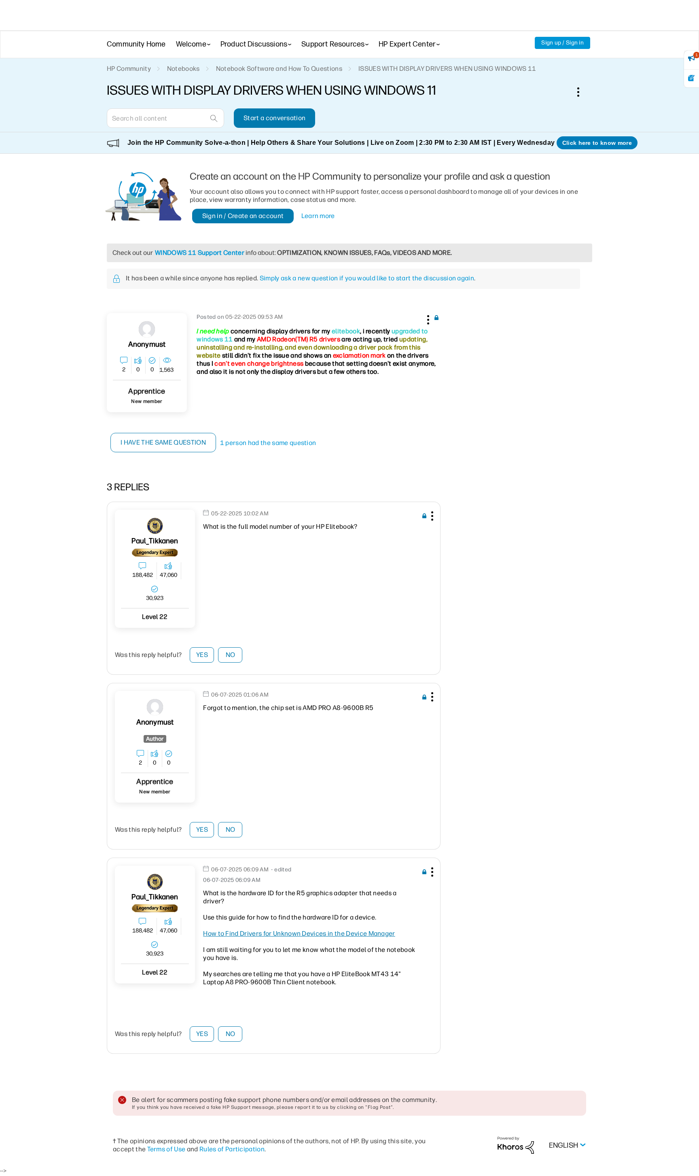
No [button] (230, 655)
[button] (427, 318)
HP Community (129, 68)
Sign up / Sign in (562, 42)
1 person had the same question (268, 443)
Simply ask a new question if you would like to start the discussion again (367, 278)
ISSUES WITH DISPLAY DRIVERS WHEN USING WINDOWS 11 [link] (447, 68)
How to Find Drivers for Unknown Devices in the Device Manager (299, 933)
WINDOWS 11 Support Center (199, 252)
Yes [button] (202, 655)
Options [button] (582, 92)
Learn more (318, 216)
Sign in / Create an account (243, 216)
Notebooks (183, 68)
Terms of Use (166, 1149)
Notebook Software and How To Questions (279, 68)
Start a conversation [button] (274, 118)
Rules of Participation (232, 1149)
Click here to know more (597, 143)
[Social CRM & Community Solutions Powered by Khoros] (516, 1144)
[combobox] (165, 118)
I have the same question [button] (163, 442)
